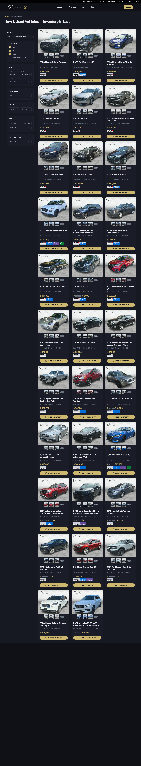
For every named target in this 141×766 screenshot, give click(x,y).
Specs (11, 118)
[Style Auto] (17, 7)
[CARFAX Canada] (43, 74)
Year (10, 71)
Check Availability (55, 80)
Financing (72, 7)
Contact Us (83, 7)
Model (11, 78)
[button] (53, 56)
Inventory (60, 7)
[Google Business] (130, 1)
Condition (13, 43)
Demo (14, 54)
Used (14, 50)
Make (22, 71)
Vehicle (12, 67)
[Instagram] (123, 1)
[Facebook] (119, 1)
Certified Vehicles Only (19, 57)
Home (7, 17)
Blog (92, 7)
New (14, 47)
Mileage (12, 105)
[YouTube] (126, 1)
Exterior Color (15, 137)
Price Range (13, 91)
